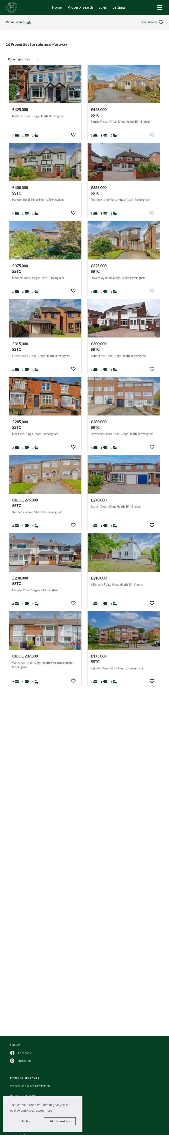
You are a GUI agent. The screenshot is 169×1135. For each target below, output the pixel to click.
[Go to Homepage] (14, 7)
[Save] (73, 135)
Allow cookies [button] (60, 1121)
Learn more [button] (43, 1110)
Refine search (15, 22)
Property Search (80, 7)
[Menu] (160, 7)
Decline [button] (26, 1121)
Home (57, 7)
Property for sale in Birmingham (30, 1085)
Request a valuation (23, 1095)
